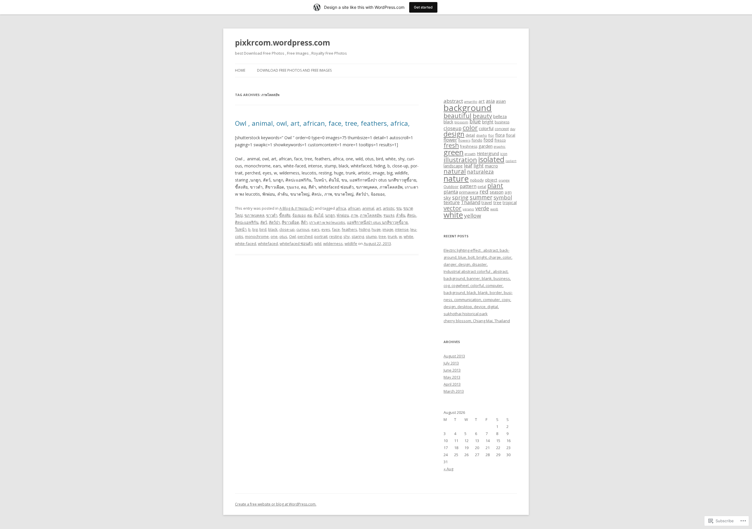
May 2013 (452, 377)
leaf (468, 165)
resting (335, 236)
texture (452, 202)
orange (504, 180)
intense (402, 229)
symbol (503, 197)
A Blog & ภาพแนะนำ (296, 208)
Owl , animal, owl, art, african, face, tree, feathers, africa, (322, 123)
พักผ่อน (343, 215)
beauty (482, 116)
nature (456, 178)
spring (460, 197)
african (354, 208)
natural (455, 171)
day (512, 129)
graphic (500, 146)
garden (486, 146)
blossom (461, 122)
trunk (392, 236)
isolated (491, 159)
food (488, 140)
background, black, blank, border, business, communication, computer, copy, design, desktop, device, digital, (478, 299)
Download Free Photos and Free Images (294, 70)
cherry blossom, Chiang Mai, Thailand (477, 320)
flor (491, 135)
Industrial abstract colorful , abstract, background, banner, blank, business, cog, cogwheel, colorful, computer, (477, 278)
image (387, 229)
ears (315, 229)
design (454, 134)
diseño (481, 135)
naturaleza (480, 171)
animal (368, 208)
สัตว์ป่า (274, 222)
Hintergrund (488, 153)
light (479, 165)
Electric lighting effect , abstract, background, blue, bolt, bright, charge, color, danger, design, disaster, (478, 257)
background (468, 108)
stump (371, 236)
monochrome (257, 236)
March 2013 (454, 391)
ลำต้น (400, 215)
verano (468, 209)
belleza (500, 116)
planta (451, 191)
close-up (287, 229)
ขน (399, 208)
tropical (510, 202)
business (502, 122)
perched (305, 236)
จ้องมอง (299, 215)
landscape (453, 166)
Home (240, 70)
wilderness (333, 243)
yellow (472, 215)
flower (450, 140)
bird (262, 229)
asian (501, 101)
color (470, 127)
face (336, 229)
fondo (476, 140)
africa (341, 208)
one (274, 236)
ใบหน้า (240, 229)
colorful (486, 128)
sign (508, 192)
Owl (292, 236)
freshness (468, 146)
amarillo (470, 101)
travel (486, 202)
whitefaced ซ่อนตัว (296, 243)
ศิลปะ (411, 215)
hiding (364, 229)
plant (495, 185)
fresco (500, 140)
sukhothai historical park (466, 313)
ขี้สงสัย (285, 215)
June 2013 (452, 370)
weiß (494, 209)
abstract (453, 101)
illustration (460, 159)
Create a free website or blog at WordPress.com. (275, 504)
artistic (389, 208)
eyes (325, 229)
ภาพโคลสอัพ (371, 215)
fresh (451, 145)
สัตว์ (263, 222)
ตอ (309, 215)
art (378, 208)
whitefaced (268, 243)
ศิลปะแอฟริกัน (246, 222)
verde (482, 208)
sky (447, 197)
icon (503, 153)
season (496, 192)
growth (470, 154)
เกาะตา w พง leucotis (327, 222)
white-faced (245, 243)
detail (470, 135)
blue (475, 121)
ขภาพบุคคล (254, 215)
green (454, 152)
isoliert (511, 161)
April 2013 (452, 384)
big (255, 229)
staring (358, 236)
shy (346, 236)
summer (481, 197)
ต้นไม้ (318, 215)
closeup (452, 128)
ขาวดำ (271, 215)
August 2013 (454, 356)
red (484, 191)
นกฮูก (330, 215)
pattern (468, 186)
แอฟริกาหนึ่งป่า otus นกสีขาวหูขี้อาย (377, 222)
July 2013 (451, 363)
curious (303, 229)
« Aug (448, 468)
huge (376, 229)
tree (382, 236)
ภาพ (354, 215)
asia (490, 101)
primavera (468, 192)
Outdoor (451, 186)
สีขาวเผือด (290, 222)
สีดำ (304, 222)
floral (510, 135)
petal (482, 186)
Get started (423, 7)
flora (500, 135)
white (408, 236)
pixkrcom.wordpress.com (282, 42)
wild (317, 243)
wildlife (351, 243)
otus (283, 236)
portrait (321, 236)
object (491, 180)
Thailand (470, 202)
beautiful (457, 115)
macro (491, 166)
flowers (464, 140)
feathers (349, 229)
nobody (477, 180)
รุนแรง (388, 215)
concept (502, 128)
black (273, 229)
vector (452, 208)
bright (488, 122)
